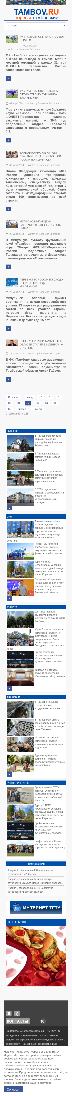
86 (9, 409)
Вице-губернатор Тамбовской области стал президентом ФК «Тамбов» (41, 345)
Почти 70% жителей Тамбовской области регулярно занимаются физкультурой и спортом (49, 548)
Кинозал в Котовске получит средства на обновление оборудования (50, 673)
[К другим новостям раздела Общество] (9, 508)
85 (55, 403)
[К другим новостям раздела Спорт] (9, 598)
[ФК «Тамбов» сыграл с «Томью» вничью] (12, 38)
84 (46, 403)
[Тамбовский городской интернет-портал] (36, 14)
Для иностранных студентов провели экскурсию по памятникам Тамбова (50, 616)
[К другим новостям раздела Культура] (9, 688)
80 (9, 403)
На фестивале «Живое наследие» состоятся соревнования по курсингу (50, 844)
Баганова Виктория (29, 49)
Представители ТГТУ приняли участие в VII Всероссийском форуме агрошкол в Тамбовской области (49, 794)
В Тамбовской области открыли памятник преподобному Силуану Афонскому (48, 440)
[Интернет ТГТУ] (36, 907)
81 (18, 403)
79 (59, 397)
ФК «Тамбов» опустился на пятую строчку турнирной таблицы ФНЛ (39, 94)
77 (40, 397)
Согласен (13, 1089)
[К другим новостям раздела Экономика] (9, 774)
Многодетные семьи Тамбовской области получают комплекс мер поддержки (49, 742)
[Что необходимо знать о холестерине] (36, 956)
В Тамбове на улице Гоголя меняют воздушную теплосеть (47, 705)
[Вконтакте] (9, 1013)
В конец (37, 409)
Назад (29, 397)
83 (37, 403)
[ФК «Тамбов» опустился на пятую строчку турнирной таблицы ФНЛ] (12, 93)
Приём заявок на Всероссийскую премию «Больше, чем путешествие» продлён (49, 657)
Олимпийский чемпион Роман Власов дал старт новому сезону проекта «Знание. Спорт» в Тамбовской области (49, 586)
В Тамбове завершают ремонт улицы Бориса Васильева (47, 456)
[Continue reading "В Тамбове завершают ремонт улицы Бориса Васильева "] (20, 460)
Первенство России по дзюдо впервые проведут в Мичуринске (41, 283)
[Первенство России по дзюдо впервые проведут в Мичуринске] (12, 281)
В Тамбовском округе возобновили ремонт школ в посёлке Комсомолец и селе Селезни (50, 724)
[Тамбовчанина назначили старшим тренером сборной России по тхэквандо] (12, 154)
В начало (13, 397)
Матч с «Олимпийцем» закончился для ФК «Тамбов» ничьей (40, 225)
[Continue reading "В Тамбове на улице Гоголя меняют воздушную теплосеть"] (20, 708)
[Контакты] (18, 1021)
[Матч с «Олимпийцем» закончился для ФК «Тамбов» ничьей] (12, 223)
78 (49, 397)
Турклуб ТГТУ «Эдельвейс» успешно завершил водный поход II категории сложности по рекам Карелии (50, 568)
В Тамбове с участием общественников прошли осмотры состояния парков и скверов (49, 476)
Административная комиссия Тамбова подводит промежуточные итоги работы (50, 760)
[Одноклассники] (17, 1013)
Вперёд (21, 409)
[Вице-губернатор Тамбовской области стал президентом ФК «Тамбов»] (12, 342)
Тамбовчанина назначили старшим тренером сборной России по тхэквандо (40, 156)
